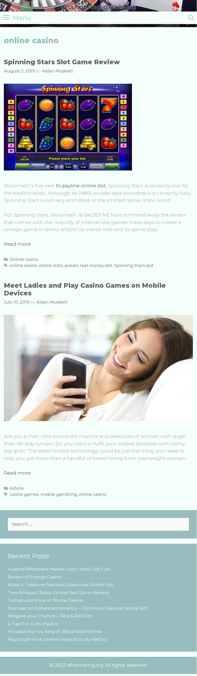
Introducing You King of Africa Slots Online (55, 631)
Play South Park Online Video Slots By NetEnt (57, 639)
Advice (17, 488)
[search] (191, 18)
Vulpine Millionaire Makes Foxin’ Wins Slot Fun (59, 569)
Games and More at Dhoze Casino (45, 600)
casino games (24, 494)
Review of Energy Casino (35, 577)
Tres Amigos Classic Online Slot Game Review (58, 592)
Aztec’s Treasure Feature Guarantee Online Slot (60, 584)
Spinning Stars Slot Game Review (62, 62)
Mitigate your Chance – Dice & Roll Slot (50, 615)
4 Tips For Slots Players (33, 623)
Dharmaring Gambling (98, 7)
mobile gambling (58, 494)
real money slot (96, 265)
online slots (51, 265)
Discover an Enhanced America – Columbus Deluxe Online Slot (78, 608)
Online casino (24, 259)
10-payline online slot (81, 186)
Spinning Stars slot (134, 265)
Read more (17, 244)
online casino (23, 265)
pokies (71, 265)
